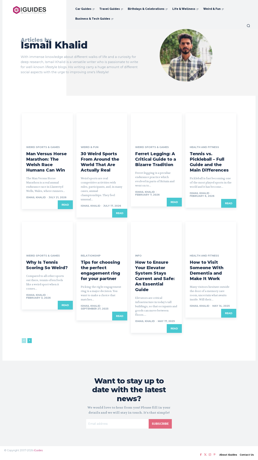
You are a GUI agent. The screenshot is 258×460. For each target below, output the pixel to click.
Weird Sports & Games (43, 147)
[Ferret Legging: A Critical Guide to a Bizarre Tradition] (156, 126)
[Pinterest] (214, 454)
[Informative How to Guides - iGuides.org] (29, 10)
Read (65, 204)
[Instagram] (210, 454)
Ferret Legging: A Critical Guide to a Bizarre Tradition (155, 159)
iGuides (38, 450)
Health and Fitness (204, 147)
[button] (248, 26)
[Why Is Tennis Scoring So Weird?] (47, 234)
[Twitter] (205, 454)
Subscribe (160, 423)
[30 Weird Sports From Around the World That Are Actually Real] (101, 126)
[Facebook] (200, 454)
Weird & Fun (89, 147)
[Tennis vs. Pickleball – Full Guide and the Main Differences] (210, 126)
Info (138, 255)
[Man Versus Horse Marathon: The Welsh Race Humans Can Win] (47, 126)
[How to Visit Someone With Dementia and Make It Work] (210, 234)
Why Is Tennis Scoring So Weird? (47, 265)
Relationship (91, 255)
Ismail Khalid (36, 197)
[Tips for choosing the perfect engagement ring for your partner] (101, 234)
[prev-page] (24, 340)
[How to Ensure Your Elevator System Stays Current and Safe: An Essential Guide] (156, 234)
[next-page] (29, 340)
